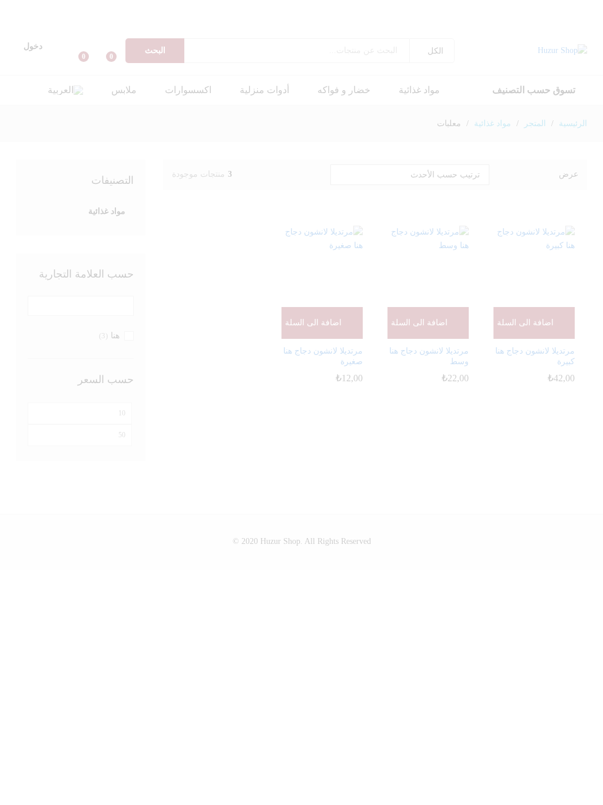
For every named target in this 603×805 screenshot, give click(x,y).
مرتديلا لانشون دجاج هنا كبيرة (535, 356)
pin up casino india (467, 8)
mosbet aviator (316, 8)
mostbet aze (387, 8)
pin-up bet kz (412, 8)
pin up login (544, 8)
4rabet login (547, 21)
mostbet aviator (327, 8)
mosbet (383, 8)
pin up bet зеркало (406, 8)
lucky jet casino (24, 8)
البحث (155, 50)
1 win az (75, 8)
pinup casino (539, 8)
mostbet (371, 8)
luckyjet (578, 21)
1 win (144, 8)
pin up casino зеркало (420, 8)
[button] (65, 90)
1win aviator (163, 8)
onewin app (140, 8)
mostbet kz (332, 8)
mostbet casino (367, 8)
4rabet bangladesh (535, 21)
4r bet (476, 21)
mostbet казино (310, 8)
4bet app (541, 21)
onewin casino (151, 8)
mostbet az (299, 8)
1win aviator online (230, 8)
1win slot (40, 8)
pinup (599, 8)
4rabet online (470, 21)
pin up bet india (513, 8)
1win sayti (115, 8)
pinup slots (461, 8)
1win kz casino (181, 8)
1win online (81, 8)
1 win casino (186, 8)
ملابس (124, 90)
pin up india (530, 8)
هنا (115, 336)
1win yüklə (56, 8)
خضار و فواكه (343, 90)
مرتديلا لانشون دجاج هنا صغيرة (323, 356)
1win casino (176, 8)
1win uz (119, 8)
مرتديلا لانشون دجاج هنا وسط (429, 356)
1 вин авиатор (91, 8)
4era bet (473, 21)
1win (155, 8)
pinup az (577, 8)
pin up (602, 8)
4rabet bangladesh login (517, 21)
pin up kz (445, 8)
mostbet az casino (343, 8)
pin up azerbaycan (554, 8)
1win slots (32, 8)
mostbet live (355, 8)
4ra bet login (485, 21)
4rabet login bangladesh (527, 21)
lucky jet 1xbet (588, 21)
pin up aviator (191, 8)
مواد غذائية (419, 90)
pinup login (548, 8)
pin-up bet (481, 8)
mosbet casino (379, 8)
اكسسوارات (188, 90)
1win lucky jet (71, 8)
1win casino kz (171, 8)
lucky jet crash (10, 8)
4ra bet (507, 21)
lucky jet (28, 8)
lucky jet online (18, 8)
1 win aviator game (128, 8)
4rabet (544, 21)
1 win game (136, 8)
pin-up (502, 8)
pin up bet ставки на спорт (397, 8)
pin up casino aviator (223, 8)
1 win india (146, 8)
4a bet (478, 21)
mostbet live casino (360, 8)
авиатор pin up (212, 8)
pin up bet (583, 8)
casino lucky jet (600, 21)
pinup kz (433, 8)
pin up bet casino (519, 8)
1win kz (166, 8)
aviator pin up (201, 8)
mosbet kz (252, 8)
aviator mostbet (236, 8)
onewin (132, 8)
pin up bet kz (437, 8)
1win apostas (36, 8)
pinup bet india (525, 8)
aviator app (241, 8)
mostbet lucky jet (583, 21)
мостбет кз (273, 8)
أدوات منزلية (264, 90)
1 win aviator (218, 8)
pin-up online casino (589, 8)
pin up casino (595, 8)
